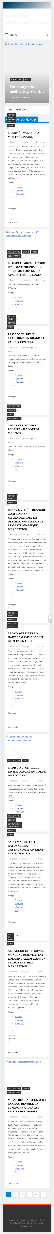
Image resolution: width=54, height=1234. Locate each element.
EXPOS (11, 126)
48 (36, 1194)
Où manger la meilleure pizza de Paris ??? (26, 91)
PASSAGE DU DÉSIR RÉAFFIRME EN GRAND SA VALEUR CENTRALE (26, 338)
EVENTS (26, 252)
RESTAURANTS (14, 256)
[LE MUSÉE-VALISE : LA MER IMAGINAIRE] (7, 127)
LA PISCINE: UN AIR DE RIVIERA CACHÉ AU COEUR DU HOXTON (27, 771)
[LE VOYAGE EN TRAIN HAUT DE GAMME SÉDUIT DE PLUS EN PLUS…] (7, 627)
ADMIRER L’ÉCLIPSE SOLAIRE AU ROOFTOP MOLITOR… (23, 429)
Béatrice (15, 98)
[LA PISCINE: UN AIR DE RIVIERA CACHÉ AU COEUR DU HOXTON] (27, 749)
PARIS (27, 79)
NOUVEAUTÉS (14, 1093)
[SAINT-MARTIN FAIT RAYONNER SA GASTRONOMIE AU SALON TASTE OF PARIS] (7, 836)
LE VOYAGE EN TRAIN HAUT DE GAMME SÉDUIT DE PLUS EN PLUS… (25, 637)
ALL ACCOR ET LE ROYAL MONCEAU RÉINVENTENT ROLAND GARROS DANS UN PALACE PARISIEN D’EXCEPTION (27, 958)
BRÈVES (11, 122)
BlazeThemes (26, 1226)
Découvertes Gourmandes (14, 825)
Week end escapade (12, 625)
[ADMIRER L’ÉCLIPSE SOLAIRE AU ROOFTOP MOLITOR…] (7, 419)
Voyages (12, 503)
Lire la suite (13, 222)
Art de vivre (16, 79)
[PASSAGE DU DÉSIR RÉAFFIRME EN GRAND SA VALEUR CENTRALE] (7, 328)
